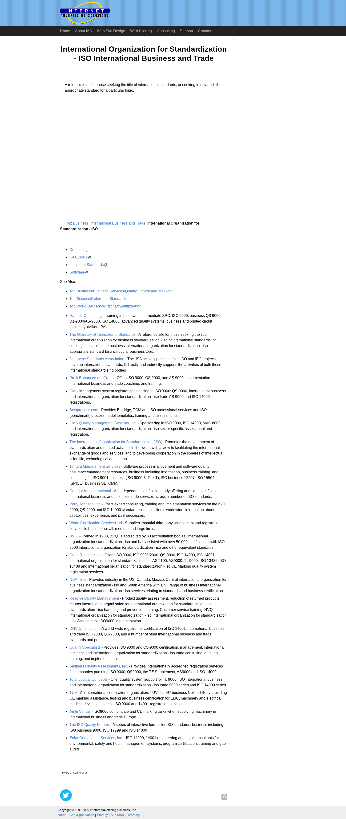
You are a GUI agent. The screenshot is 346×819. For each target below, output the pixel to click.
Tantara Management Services (94, 466)
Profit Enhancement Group (91, 378)
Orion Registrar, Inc (85, 555)
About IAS (83, 31)
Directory (133, 815)
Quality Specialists (85, 647)
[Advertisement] (99, 140)
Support (186, 31)
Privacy (102, 815)
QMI (72, 391)
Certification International (90, 491)
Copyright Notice (81, 815)
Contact (204, 31)
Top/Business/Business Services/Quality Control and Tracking (121, 291)
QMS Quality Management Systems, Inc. (103, 423)
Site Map (117, 815)
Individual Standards (86, 265)
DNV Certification (84, 629)
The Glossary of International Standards (102, 334)
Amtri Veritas (80, 711)
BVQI (73, 536)
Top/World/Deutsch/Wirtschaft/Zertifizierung (105, 306)
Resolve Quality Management (94, 598)
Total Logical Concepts (88, 679)
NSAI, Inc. (77, 579)
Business (81, 223)
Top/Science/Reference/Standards (98, 299)
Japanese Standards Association (96, 359)
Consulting (166, 31)
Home (65, 31)
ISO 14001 (78, 257)
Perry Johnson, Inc (85, 504)
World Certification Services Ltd (95, 523)
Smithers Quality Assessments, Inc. (98, 666)
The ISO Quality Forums (89, 725)
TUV (73, 693)
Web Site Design (111, 31)
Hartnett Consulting (85, 316)
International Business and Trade (117, 223)
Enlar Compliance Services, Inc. (96, 738)
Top (68, 223)
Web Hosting (141, 31)
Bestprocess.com (83, 410)
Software (76, 272)
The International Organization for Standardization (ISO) (115, 442)
